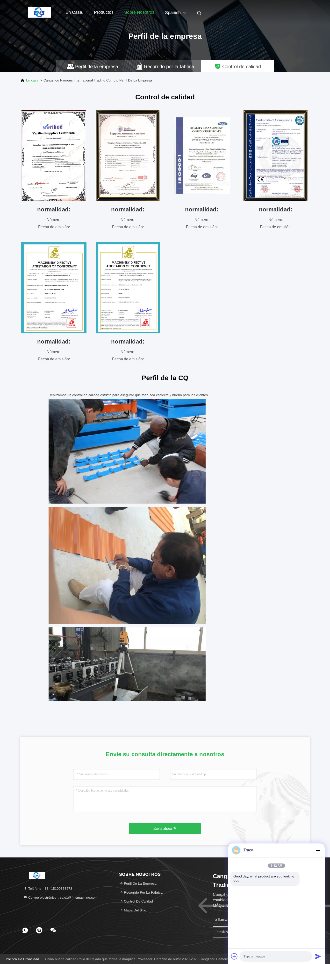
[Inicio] (39, 12)
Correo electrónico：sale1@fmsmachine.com (62, 897)
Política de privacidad (22, 959)
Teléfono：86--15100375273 (49, 888)
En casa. (74, 12)
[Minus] (318, 850)
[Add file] (234, 956)
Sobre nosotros (139, 12)
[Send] (318, 956)
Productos (104, 12)
